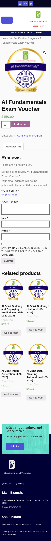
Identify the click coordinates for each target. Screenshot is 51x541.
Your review (10, 202)
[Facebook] (25, 3)
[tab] (13, 146)
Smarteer (40, 531)
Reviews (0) (13, 146)
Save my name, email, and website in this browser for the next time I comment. (24, 251)
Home (4, 38)
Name (5, 218)
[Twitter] (31, 3)
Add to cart (20, 124)
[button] (25, 32)
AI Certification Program (24, 38)
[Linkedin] (20, 3)
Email (5, 231)
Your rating (10, 191)
